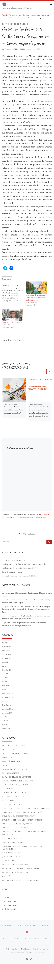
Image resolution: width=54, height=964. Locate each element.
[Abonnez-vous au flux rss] (23, 959)
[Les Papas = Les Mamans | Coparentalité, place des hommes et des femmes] (4, 3)
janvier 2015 (6, 689)
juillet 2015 (5, 674)
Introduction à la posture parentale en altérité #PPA (19, 576)
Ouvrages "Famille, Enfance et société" (23, 812)
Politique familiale (12, 838)
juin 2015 (5, 678)
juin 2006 (5, 717)
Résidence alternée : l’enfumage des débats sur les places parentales (24, 564)
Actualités (8, 749)
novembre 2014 (7, 693)
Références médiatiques (15, 864)
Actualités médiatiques (15, 753)
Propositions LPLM (12, 853)
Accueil (4, 15)
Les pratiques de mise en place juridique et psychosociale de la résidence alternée (36, 297)
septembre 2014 (7, 697)
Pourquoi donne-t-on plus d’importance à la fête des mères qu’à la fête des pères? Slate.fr (26, 609)
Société (6, 876)
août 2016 (5, 662)
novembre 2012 (7, 709)
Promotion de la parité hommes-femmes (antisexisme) (23, 847)
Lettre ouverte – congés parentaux (13, 560)
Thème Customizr (38, 953)
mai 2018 (5, 642)
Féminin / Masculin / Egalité (17, 781)
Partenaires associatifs (15, 828)
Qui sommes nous (15, 15)
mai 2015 (5, 681)
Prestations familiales (14, 842)
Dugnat (4, 622)
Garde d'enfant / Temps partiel (18, 785)
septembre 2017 (7, 658)
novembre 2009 (7, 713)
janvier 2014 (6, 701)
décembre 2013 (7, 705)
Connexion (5, 897)
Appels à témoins (11, 761)
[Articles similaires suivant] (49, 371)
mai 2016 (5, 666)
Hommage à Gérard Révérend (12, 322)
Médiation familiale (13, 796)
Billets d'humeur (11, 765)
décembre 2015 (7, 670)
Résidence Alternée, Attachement (20, 868)
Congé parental (10, 773)
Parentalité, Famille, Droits (17, 824)
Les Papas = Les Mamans (21, 949)
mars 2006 (5, 724)
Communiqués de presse (30, 15)
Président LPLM (11, 49)
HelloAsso (31, 534)
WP (19, 953)
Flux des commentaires (9, 905)
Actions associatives (13, 746)
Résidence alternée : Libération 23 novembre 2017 (19, 568)
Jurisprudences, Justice (15, 792)
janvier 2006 (6, 728)
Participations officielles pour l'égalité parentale (24, 833)
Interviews (8, 789)
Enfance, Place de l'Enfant (16, 777)
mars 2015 (5, 685)
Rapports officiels (12, 860)
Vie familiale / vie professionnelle (21, 880)
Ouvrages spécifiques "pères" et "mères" (23, 820)
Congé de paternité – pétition (12, 572)
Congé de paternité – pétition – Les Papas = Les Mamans (21, 600)
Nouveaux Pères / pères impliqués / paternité (26, 808)
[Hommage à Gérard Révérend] (12, 315)
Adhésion (7, 757)
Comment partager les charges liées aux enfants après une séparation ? (13, 409)
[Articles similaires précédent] (43, 371)
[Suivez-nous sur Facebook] (27, 959)
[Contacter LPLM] (14, 291)
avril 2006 (5, 721)
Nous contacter (11, 804)
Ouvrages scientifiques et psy (18, 816)
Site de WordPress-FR (9, 909)
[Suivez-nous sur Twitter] (31, 959)
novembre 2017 (7, 650)
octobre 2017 (6, 654)
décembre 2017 (7, 646)
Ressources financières (15, 872)
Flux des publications (9, 901)
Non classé (8, 800)
